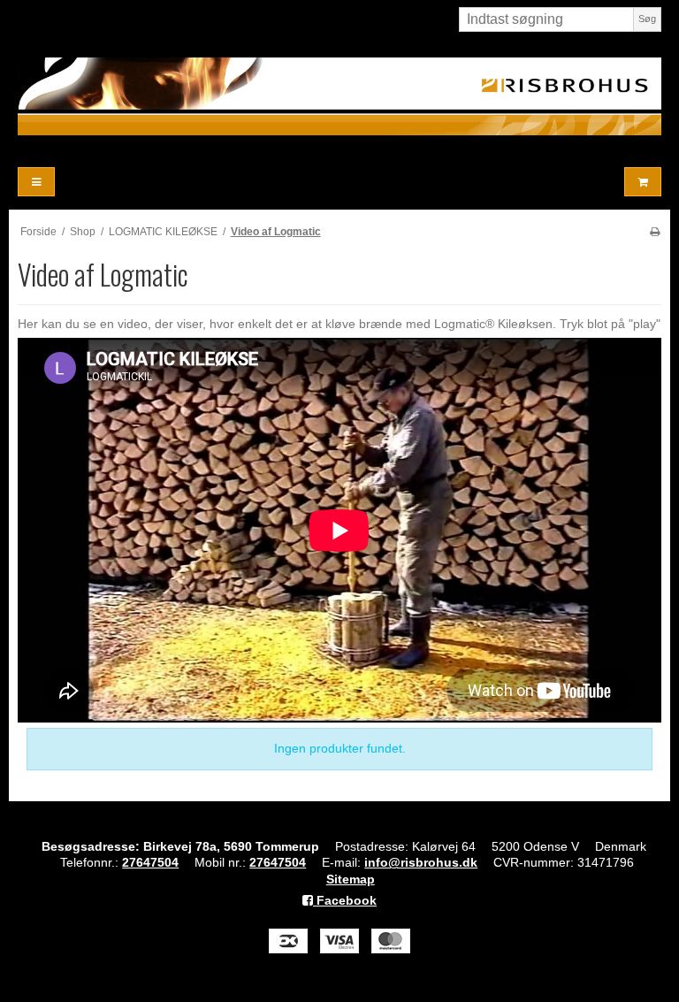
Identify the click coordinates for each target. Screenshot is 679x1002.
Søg (647, 18)
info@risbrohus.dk (420, 862)
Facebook (345, 900)
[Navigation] (36, 181)
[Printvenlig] (654, 232)
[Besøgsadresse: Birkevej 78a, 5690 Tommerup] (339, 96)
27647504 (150, 862)
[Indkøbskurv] (642, 181)
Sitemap (350, 879)
